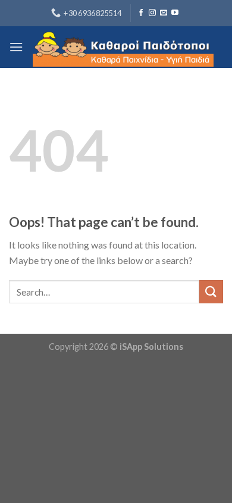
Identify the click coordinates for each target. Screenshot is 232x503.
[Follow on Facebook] (141, 13)
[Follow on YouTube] (174, 13)
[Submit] (211, 291)
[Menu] (16, 46)
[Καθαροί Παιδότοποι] (123, 47)
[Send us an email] (163, 13)
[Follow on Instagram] (152, 13)
